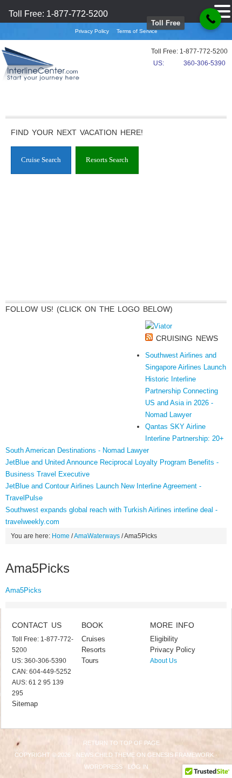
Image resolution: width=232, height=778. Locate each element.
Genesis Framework (180, 755)
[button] (222, 10)
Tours (90, 660)
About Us (163, 661)
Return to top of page (121, 743)
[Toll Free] (210, 19)
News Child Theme (105, 755)
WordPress (103, 766)
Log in (138, 766)
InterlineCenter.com (40, 67)
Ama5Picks (23, 590)
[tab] (41, 160)
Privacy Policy (92, 31)
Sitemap (25, 704)
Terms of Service (137, 31)
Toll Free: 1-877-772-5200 (58, 13)
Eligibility (164, 639)
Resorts (93, 650)
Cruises (93, 639)
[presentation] (41, 160)
